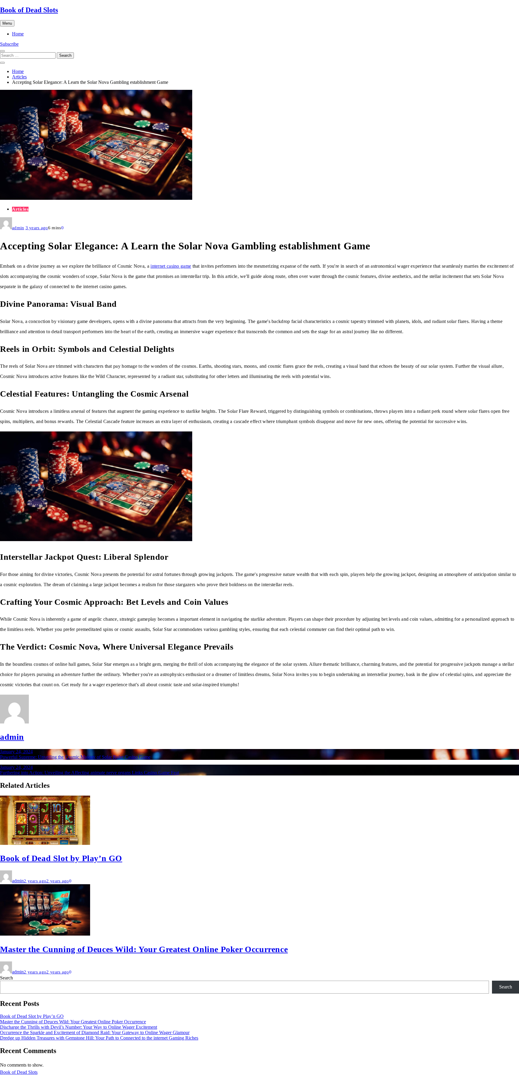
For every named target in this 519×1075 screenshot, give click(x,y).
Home (18, 33)
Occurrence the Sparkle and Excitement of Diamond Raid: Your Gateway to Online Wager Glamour (95, 1032)
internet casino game (170, 266)
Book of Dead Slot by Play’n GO (61, 858)
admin (18, 227)
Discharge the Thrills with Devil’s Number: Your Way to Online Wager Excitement (78, 1027)
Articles (20, 209)
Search (6, 977)
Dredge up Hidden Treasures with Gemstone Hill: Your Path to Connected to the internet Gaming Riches (99, 1037)
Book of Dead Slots (29, 10)
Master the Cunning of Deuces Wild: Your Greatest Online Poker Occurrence (144, 949)
